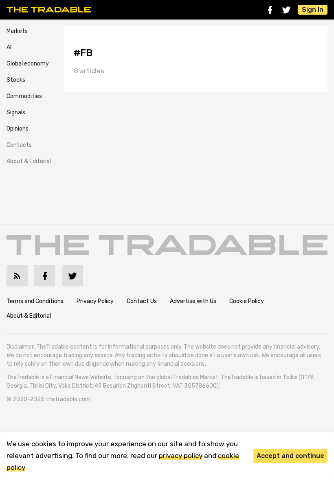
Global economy (28, 63)
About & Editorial (29, 161)
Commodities (24, 96)
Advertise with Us (193, 301)
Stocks (16, 79)
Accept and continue (290, 456)
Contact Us (142, 301)
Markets (17, 31)
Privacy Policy (95, 301)
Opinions (18, 128)
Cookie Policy (246, 301)
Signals (16, 112)
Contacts (19, 145)
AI (9, 47)
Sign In (312, 9)
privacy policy (180, 456)
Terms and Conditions (35, 301)
